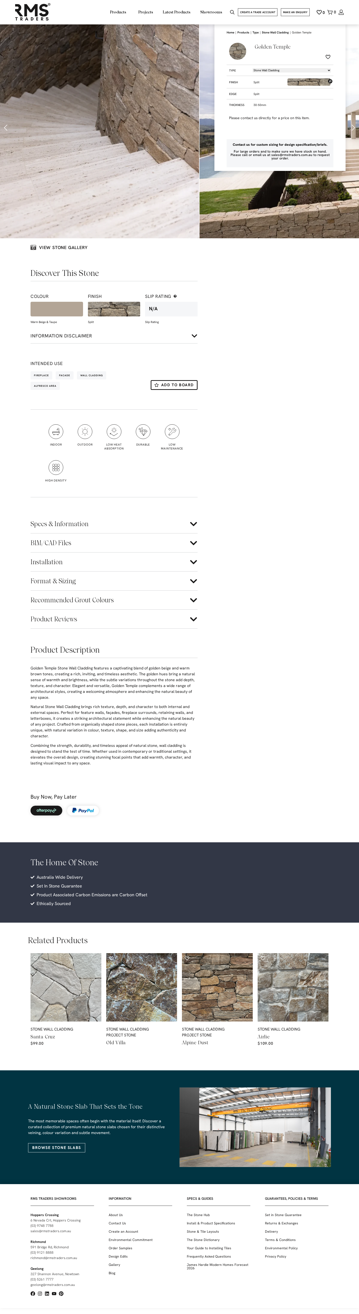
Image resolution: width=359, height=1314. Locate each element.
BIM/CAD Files (51, 543)
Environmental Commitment (131, 1240)
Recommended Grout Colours (72, 600)
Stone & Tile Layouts (203, 1231)
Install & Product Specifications (211, 1223)
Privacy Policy (275, 1256)
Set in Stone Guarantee (283, 1215)
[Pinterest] (61, 1293)
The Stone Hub (198, 1215)
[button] (6, 127)
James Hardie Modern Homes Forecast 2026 (217, 1266)
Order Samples (120, 1248)
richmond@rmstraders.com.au (54, 1258)
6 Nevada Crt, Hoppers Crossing (56, 1220)
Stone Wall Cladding (275, 32)
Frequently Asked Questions (209, 1256)
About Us (116, 1215)
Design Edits (118, 1256)
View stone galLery (63, 247)
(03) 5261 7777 (42, 1279)
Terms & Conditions (280, 1240)
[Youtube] (54, 1293)
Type (256, 32)
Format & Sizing (53, 581)
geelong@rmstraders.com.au (53, 1285)
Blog (112, 1273)
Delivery (271, 1231)
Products (243, 32)
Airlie (264, 1037)
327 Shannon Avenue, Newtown (55, 1274)
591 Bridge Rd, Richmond (50, 1247)
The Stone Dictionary (203, 1240)
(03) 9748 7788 (42, 1225)
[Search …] (232, 13)
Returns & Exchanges (281, 1223)
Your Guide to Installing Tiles (209, 1248)
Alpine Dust (195, 1042)
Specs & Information (59, 524)
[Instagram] (40, 1293)
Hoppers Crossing (45, 1215)
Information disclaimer (61, 336)
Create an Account (123, 1231)
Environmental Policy (281, 1248)
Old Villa (116, 1042)
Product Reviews (54, 619)
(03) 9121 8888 (42, 1252)
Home (230, 32)
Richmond (38, 1242)
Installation (47, 562)
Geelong (37, 1268)
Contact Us (117, 1223)
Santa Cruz (43, 1037)
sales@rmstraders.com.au (51, 1231)
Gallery (114, 1264)
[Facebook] (33, 1293)
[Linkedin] (47, 1293)
